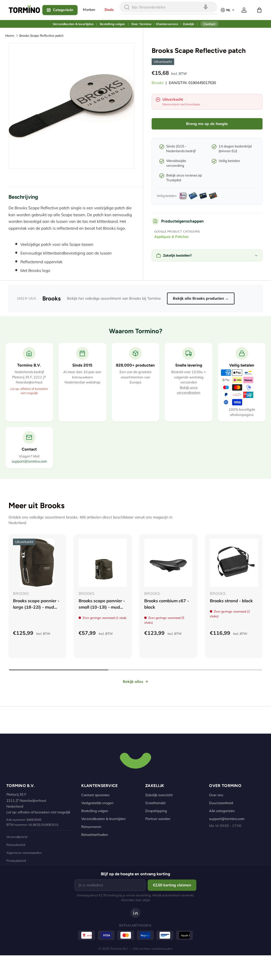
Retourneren (91, 827)
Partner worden (157, 819)
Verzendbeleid (16, 837)
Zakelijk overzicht (159, 795)
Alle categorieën (222, 811)
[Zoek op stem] (205, 7)
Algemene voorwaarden (24, 853)
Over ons (216, 795)
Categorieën (63, 9)
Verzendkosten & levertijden (73, 24)
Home (9, 36)
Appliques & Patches (171, 236)
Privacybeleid (16, 861)
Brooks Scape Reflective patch (41, 36)
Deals (109, 9)
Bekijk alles (133, 681)
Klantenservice (167, 24)
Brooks (158, 82)
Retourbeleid (15, 845)
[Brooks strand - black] (234, 563)
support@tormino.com (29, 461)
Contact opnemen (95, 795)
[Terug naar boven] (135, 760)
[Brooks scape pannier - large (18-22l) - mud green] (37, 563)
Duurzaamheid (221, 803)
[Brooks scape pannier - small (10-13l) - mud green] (103, 563)
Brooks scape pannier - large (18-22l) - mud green (36, 607)
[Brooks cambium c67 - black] (168, 563)
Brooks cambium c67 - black (166, 604)
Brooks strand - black (231, 600)
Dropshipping (156, 811)
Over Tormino (141, 24)
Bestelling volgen (112, 24)
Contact (209, 24)
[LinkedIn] (135, 913)
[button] (259, 10)
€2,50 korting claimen (172, 885)
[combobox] (168, 7)
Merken (89, 9)
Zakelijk (188, 24)
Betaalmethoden (94, 834)
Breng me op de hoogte (207, 123)
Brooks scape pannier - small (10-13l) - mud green (102, 607)
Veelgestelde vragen (97, 803)
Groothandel (155, 803)
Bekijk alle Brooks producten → (201, 298)
